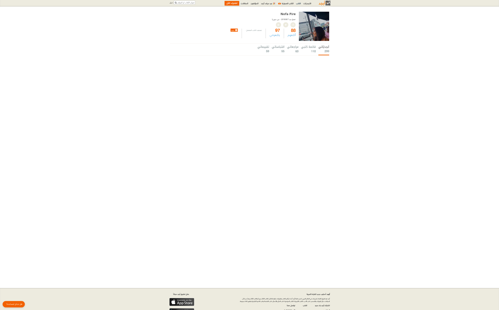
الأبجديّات (307, 3)
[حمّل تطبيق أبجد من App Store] (181, 302)
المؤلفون (254, 3)
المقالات (244, 3)
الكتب (298, 3)
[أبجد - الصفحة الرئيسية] (321, 3)
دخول (171, 3)
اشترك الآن (231, 3)
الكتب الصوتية (286, 3)
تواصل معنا (291, 305)
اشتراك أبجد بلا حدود (322, 305)
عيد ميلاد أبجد (268, 3)
